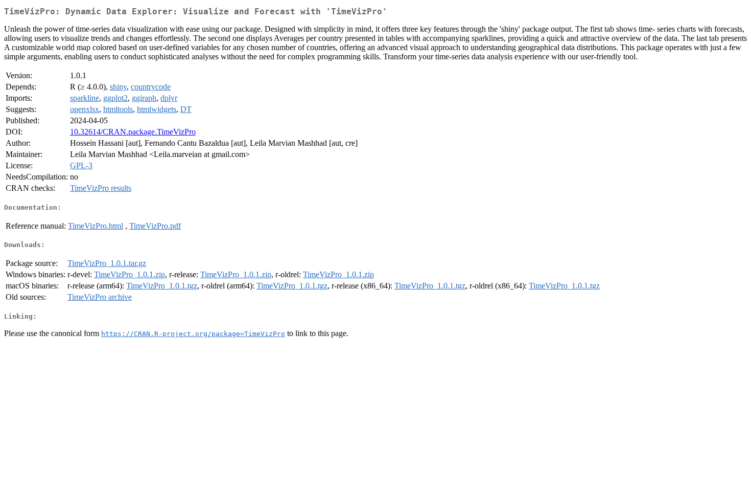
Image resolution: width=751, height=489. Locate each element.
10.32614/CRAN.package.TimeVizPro (133, 131)
